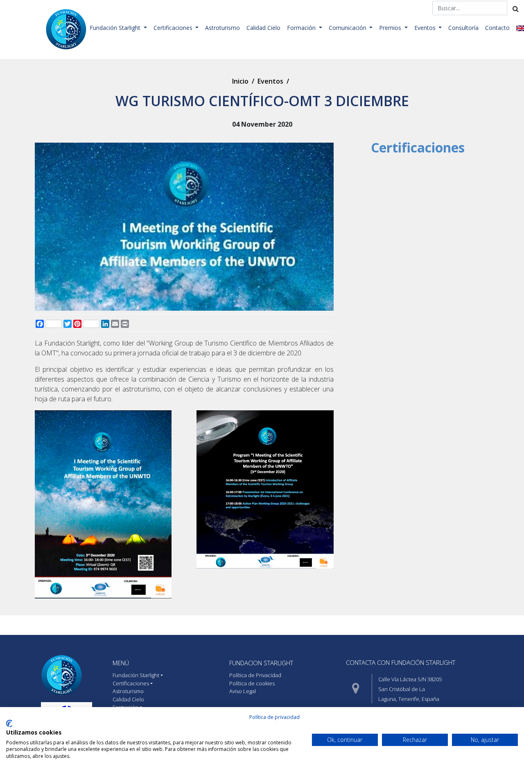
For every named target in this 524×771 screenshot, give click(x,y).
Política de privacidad (274, 717)
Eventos (270, 81)
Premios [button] (391, 28)
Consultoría (463, 28)
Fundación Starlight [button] (116, 28)
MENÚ (121, 663)
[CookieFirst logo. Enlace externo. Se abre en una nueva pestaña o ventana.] (9, 723)
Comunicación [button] (348, 28)
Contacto (497, 28)
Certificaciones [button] (174, 28)
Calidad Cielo (263, 28)
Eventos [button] (425, 28)
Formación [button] (302, 28)
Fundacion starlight (261, 663)
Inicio (240, 81)
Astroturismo (222, 28)
